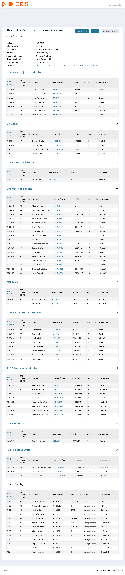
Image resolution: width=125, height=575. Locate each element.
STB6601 (61, 475)
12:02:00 (10, 239)
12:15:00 (10, 256)
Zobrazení (81, 31)
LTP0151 (56, 355)
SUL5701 (56, 98)
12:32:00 (10, 475)
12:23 (9, 552)
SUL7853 (56, 110)
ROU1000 (59, 398)
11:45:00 (10, 338)
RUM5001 (56, 441)
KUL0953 (59, 269)
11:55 (9, 539)
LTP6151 (56, 346)
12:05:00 (10, 244)
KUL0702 (59, 264)
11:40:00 (10, 385)
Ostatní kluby (92, 65)
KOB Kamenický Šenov (20, 162)
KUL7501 (58, 227)
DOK (43, 65)
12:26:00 (10, 359)
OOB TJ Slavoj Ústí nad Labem (25, 72)
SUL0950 (57, 102)
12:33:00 (10, 115)
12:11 (9, 548)
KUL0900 (59, 235)
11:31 (9, 514)
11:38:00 (10, 334)
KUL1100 (58, 210)
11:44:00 (10, 94)
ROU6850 (59, 402)
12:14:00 (10, 252)
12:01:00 (10, 398)
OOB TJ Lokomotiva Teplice (23, 312)
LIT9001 (55, 299)
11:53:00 (10, 342)
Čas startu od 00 (23, 83)
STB (81, 65)
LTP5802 (56, 338)
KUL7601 (58, 252)
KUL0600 (59, 273)
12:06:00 (10, 248)
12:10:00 (10, 110)
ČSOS (120, 570)
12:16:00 (10, 467)
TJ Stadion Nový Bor (18, 450)
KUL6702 (59, 244)
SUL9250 (57, 115)
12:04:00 (10, 351)
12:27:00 (10, 414)
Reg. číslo (58, 82)
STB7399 (61, 471)
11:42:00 (10, 89)
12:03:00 (10, 149)
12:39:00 (10, 273)
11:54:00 (10, 231)
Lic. (89, 82)
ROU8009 (59, 393)
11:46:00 (10, 218)
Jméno (35, 82)
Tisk (94, 31)
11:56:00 (10, 393)
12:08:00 (10, 153)
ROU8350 (59, 414)
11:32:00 (10, 329)
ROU (69, 65)
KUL (54, 65)
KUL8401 (58, 239)
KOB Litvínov (14, 282)
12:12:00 (10, 441)
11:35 (9, 522)
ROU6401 (59, 410)
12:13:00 (10, 355)
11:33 (9, 518)
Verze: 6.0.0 (7, 570)
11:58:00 (10, 235)
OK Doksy (12, 124)
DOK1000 (59, 141)
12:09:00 (10, 406)
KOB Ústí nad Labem (19, 189)
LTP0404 (56, 329)
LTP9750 (56, 351)
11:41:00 (10, 389)
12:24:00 (10, 260)
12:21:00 (10, 471)
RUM (76, 65)
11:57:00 (10, 346)
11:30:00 (10, 206)
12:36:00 (10, 269)
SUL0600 (57, 89)
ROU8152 (59, 406)
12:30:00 (10, 264)
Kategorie (103, 82)
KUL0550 (59, 214)
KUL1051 (58, 206)
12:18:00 (10, 410)
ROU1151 (58, 385)
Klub (86, 495)
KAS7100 (52, 179)
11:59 (9, 543)
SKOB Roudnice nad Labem (23, 368)
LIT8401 (55, 303)
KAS (48, 65)
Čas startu (10, 82)
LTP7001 (56, 359)
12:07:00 (10, 402)
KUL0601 (59, 231)
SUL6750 (57, 106)
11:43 (9, 531)
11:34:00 (10, 210)
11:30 (9, 501)
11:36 (9, 527)
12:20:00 (10, 179)
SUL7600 (57, 94)
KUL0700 (59, 248)
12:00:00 (10, 106)
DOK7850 (59, 149)
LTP (63, 65)
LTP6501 (56, 334)
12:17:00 (10, 299)
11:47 (9, 535)
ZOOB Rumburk (15, 423)
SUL (37, 65)
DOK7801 (58, 153)
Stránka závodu (110, 31)
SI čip (75, 82)
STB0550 (61, 467)
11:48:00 (10, 223)
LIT (59, 65)
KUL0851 (58, 218)
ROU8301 (59, 389)
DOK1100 (58, 145)
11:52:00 (10, 102)
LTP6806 (56, 342)
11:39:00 (10, 214)
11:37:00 (10, 141)
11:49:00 (10, 145)
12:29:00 (10, 303)
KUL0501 (59, 256)
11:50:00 (10, 227)
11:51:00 (10, 98)
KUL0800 (59, 260)
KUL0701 (58, 223)
